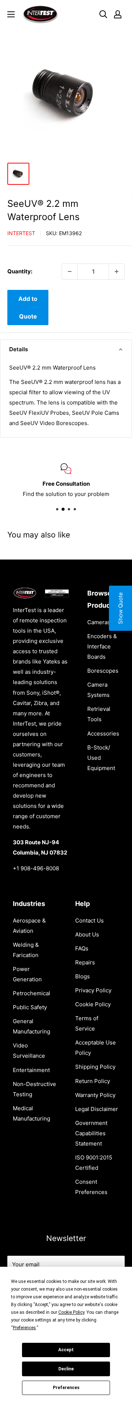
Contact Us (89, 920)
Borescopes (102, 670)
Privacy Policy (93, 990)
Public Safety (30, 1007)
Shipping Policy (95, 1066)
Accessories (103, 733)
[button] (66, 349)
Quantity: (19, 271)
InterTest (21, 233)
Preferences (66, 1387)
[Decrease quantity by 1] (69, 271)
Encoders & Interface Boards (102, 646)
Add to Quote (27, 307)
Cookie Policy (93, 1004)
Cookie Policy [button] (71, 1312)
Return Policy (92, 1081)
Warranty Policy (95, 1095)
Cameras (98, 622)
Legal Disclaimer (96, 1108)
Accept (66, 1349)
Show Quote (120, 608)
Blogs (82, 976)
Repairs (85, 962)
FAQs (81, 948)
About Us (87, 934)
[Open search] (103, 14)
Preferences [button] (24, 1327)
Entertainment (31, 1070)
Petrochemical (31, 993)
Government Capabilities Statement (91, 1133)
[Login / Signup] (117, 14)
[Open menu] (11, 14)
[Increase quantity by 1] (116, 271)
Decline (66, 1368)
